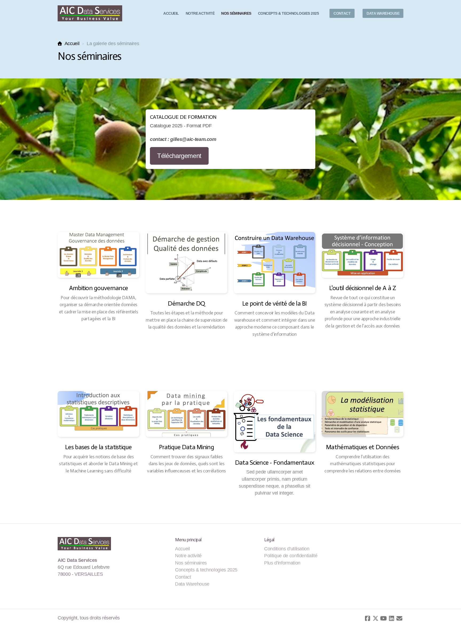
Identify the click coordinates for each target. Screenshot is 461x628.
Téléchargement (179, 155)
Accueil (72, 43)
